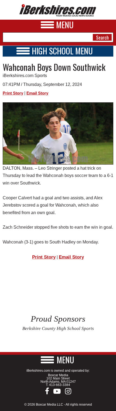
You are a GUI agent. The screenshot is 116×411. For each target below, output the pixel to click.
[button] (58, 360)
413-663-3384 (59, 385)
